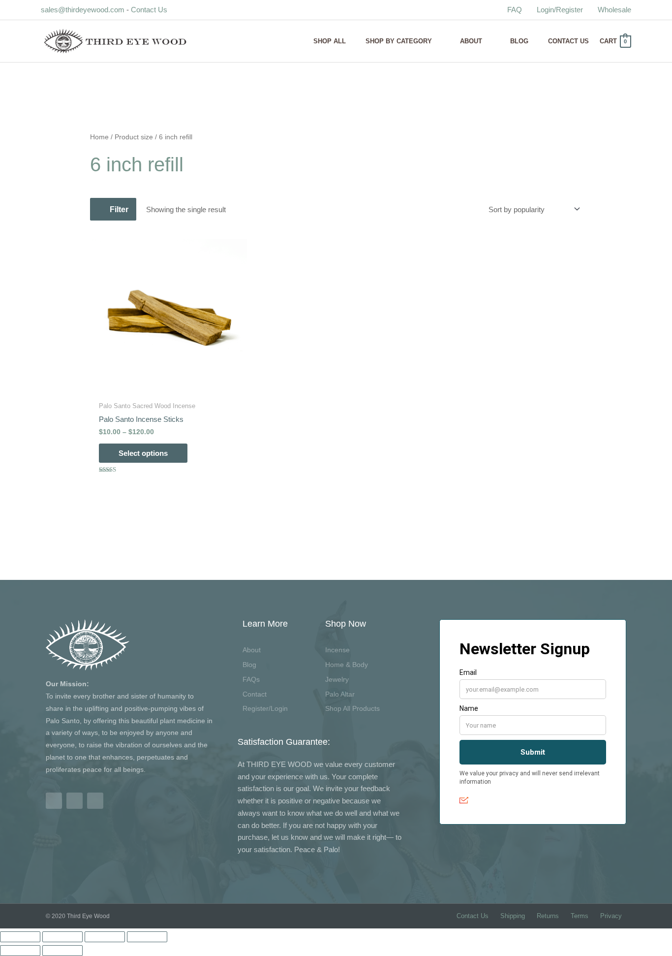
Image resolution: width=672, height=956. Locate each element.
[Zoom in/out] (20, 936)
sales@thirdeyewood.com (82, 9)
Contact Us (149, 9)
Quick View (168, 387)
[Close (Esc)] (147, 936)
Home (99, 137)
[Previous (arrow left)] (20, 950)
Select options (143, 453)
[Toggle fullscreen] (62, 936)
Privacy (611, 916)
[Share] (105, 936)
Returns (548, 916)
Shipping (512, 916)
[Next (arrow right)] (62, 950)
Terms (579, 916)
